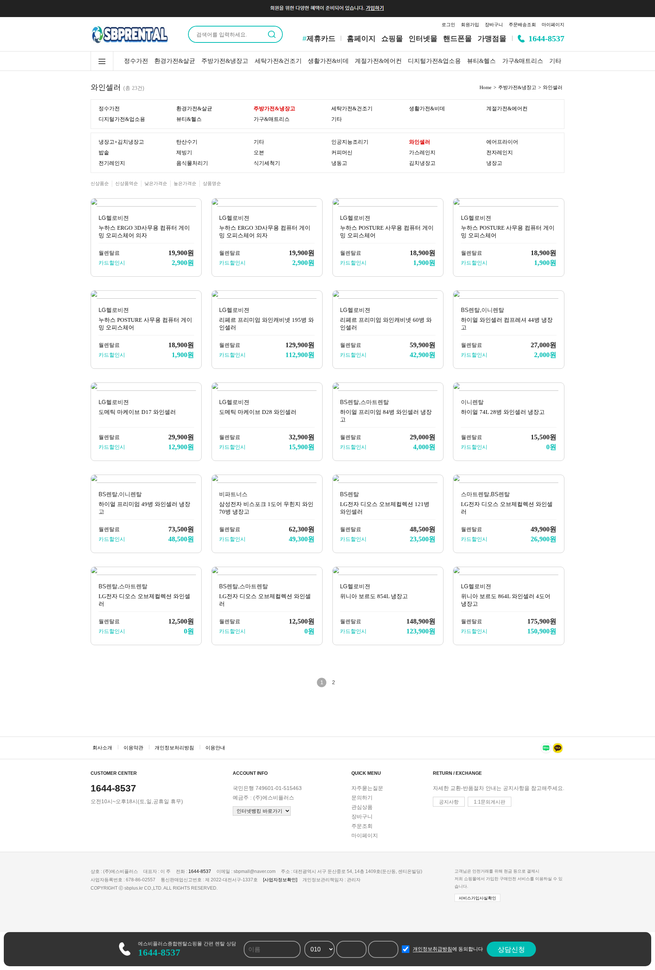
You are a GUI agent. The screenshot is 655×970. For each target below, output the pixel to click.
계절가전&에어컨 (378, 61)
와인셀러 (553, 87)
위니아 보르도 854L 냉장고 (374, 596)
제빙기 (184, 152)
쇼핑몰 (392, 38)
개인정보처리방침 (174, 748)
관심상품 (362, 807)
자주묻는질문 (367, 788)
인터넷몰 (423, 38)
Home (485, 87)
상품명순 (212, 183)
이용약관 (133, 748)
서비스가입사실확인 (477, 898)
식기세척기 (267, 163)
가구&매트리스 (522, 61)
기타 (555, 61)
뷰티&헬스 (481, 61)
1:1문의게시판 (489, 802)
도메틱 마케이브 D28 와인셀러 (257, 412)
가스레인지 (422, 152)
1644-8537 (546, 38)
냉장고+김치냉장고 (121, 142)
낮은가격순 (155, 183)
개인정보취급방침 (432, 949)
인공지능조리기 (349, 142)
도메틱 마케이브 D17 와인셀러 (137, 412)
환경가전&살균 (174, 61)
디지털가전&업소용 (434, 61)
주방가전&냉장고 (224, 61)
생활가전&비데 (328, 61)
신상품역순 (126, 183)
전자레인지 (499, 152)
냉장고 (494, 163)
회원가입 (470, 24)
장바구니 (494, 24)
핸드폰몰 (457, 38)
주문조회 (362, 826)
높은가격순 (185, 183)
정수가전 (136, 61)
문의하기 (362, 797)
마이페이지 (553, 24)
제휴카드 (318, 38)
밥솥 (104, 152)
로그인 (448, 24)
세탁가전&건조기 (278, 61)
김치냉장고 (422, 163)
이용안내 (215, 748)
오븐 (259, 152)
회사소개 (102, 748)
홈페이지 (361, 38)
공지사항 (449, 802)
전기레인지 (112, 163)
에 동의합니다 (448, 949)
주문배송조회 (522, 24)
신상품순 (100, 183)
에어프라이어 (502, 142)
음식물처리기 (192, 163)
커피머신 (342, 152)
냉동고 (339, 163)
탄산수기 (186, 142)
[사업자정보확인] (280, 879)
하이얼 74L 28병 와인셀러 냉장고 (503, 412)
